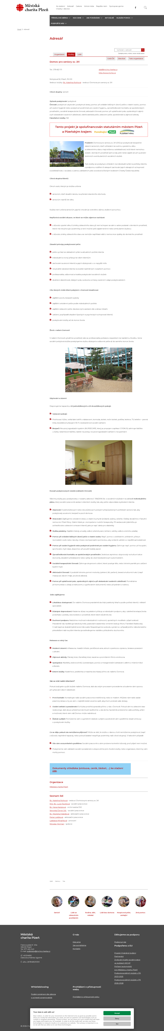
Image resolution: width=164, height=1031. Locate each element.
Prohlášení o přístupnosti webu (86, 997)
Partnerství (119, 956)
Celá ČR (110, 58)
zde (54, 771)
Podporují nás (120, 942)
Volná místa (89, 6)
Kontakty (76, 949)
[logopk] (126, 131)
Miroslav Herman (57, 824)
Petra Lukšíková (56, 817)
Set (117, 1024)
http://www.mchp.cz (107, 73)
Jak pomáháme (79, 945)
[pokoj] (99, 462)
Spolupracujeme (116, 6)
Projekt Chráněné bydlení (125, 953)
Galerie (79, 6)
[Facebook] (135, 7)
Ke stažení (60, 6)
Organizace (59, 54)
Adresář (70, 6)
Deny (117, 1018)
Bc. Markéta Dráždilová (59, 814)
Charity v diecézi (63, 9)
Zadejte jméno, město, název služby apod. (131, 53)
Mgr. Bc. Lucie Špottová (60, 804)
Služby (71, 54)
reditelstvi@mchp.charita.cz (38, 951)
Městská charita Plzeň (59, 787)
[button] (61, 18)
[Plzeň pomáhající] (105, 131)
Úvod (19, 29)
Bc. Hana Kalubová (58, 807)
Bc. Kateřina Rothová (72, 82)
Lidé (79, 54)
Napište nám (101, 6)
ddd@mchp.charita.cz (108, 70)
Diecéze (121, 58)
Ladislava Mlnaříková (58, 821)
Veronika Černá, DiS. (58, 811)
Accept (117, 1013)
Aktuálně (109, 18)
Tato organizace (136, 58)
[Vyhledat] (145, 7)
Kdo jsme (77, 942)
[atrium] (99, 370)
